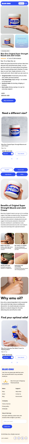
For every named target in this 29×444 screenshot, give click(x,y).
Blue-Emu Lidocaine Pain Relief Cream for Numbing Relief (12, 349)
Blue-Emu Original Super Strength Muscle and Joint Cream (13, 145)
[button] (26, 3)
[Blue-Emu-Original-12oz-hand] (14, 20)
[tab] (7, 170)
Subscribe (7, 426)
